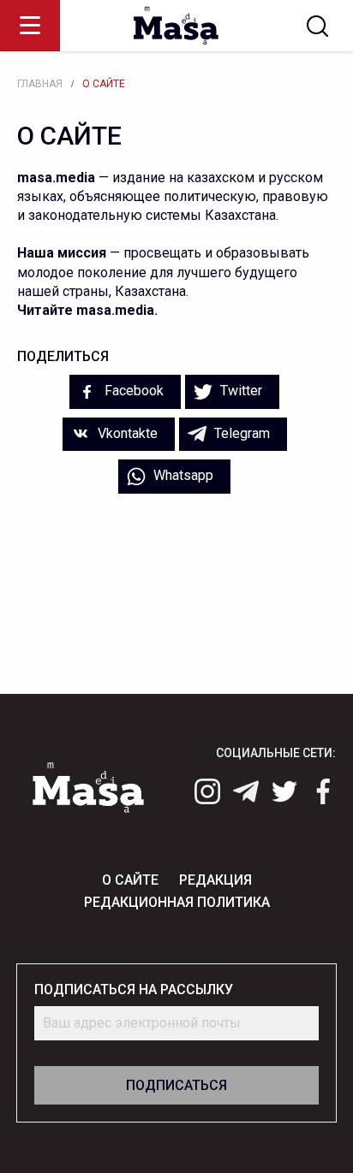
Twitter (239, 390)
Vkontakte (126, 433)
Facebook (132, 390)
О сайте (103, 84)
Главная (40, 84)
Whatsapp (181, 475)
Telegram (240, 433)
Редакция (215, 880)
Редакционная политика (177, 902)
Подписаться (176, 1085)
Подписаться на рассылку (133, 989)
